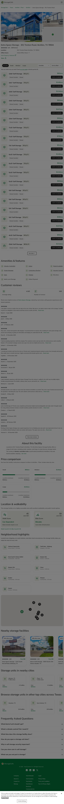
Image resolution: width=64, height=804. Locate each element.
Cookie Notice (5, 798)
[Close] (61, 793)
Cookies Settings (22, 801)
